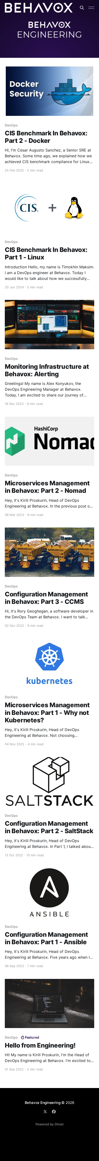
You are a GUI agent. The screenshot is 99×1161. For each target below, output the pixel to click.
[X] (45, 1112)
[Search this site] (82, 8)
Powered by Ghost (50, 1124)
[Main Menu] (91, 7)
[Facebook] (54, 1112)
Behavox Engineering (43, 1102)
